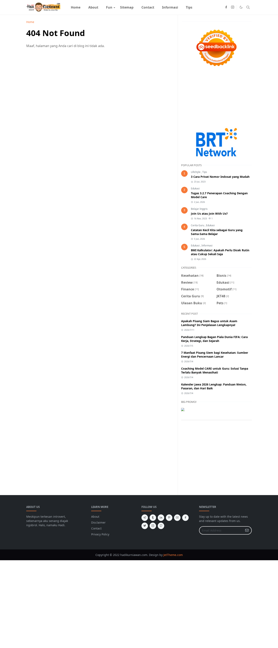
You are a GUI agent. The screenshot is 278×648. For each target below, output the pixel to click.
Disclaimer (98, 522)
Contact (96, 528)
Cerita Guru (198, 225)
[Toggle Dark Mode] (241, 7)
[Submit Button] (246, 530)
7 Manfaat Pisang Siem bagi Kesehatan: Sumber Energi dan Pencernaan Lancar (214, 354)
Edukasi (195, 188)
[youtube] (177, 517)
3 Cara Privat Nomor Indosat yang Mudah (220, 177)
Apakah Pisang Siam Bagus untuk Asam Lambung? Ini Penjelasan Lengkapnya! (209, 323)
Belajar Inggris (199, 209)
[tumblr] (153, 517)
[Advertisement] (216, 97)
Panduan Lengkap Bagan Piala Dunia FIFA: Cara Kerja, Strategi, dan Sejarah (214, 339)
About (95, 516)
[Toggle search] (248, 7)
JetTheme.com (173, 555)
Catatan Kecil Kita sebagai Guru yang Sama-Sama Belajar (217, 232)
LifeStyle (196, 172)
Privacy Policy (100, 534)
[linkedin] (161, 517)
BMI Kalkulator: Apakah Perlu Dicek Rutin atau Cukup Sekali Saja (220, 252)
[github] (161, 526)
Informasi (206, 245)
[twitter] (144, 526)
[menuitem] (75, 7)
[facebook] (226, 7)
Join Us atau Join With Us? (209, 213)
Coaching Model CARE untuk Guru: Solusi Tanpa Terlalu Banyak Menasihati (214, 370)
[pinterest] (169, 517)
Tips (204, 172)
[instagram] (232, 7)
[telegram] (144, 517)
